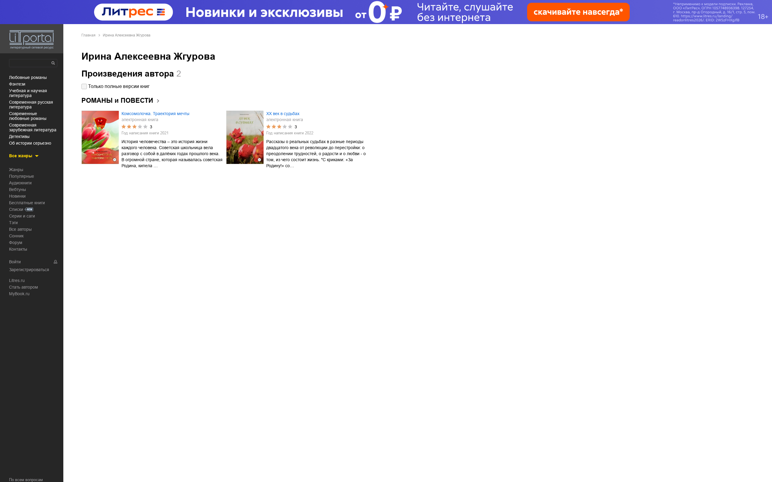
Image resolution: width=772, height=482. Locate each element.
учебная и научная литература (28, 93)
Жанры (16, 169)
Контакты (18, 249)
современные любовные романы (27, 116)
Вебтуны (17, 189)
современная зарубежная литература (32, 127)
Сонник (16, 235)
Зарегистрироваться (29, 269)
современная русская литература (31, 104)
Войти (15, 261)
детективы (19, 136)
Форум (15, 242)
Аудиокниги (20, 182)
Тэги (13, 222)
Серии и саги (22, 216)
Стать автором (23, 287)
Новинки (17, 196)
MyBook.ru (19, 293)
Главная (88, 35)
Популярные (21, 176)
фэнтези (17, 84)
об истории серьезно (30, 143)
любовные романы (28, 77)
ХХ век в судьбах (282, 113)
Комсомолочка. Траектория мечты (155, 113)
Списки (16, 209)
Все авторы (20, 229)
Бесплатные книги (27, 202)
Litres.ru (17, 280)
